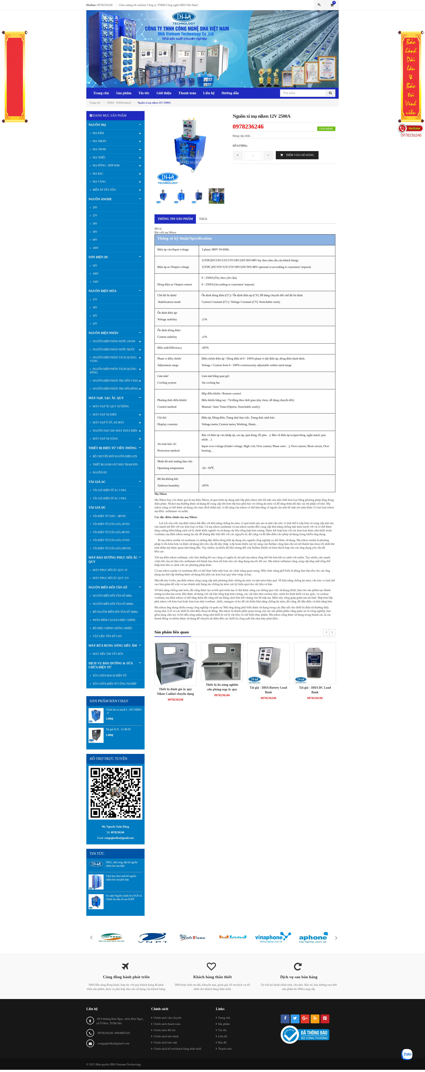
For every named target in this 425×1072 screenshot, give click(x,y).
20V (94, 207)
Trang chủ (224, 1017)
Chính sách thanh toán (166, 1024)
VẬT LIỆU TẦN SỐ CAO (107, 636)
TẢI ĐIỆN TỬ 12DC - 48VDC (109, 516)
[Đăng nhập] (320, 5)
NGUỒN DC (99, 472)
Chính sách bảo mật (165, 1042)
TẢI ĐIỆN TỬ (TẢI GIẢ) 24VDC (111, 524)
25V (94, 215)
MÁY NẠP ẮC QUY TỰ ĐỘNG (110, 406)
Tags (203, 219)
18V (94, 307)
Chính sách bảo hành (166, 1036)
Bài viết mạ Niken (165, 232)
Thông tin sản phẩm (175, 219)
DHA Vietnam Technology (125, 1064)
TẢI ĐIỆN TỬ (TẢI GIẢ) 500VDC (111, 548)
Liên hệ (222, 1036)
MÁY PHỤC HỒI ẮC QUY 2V (110, 570)
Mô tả (158, 228)
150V (95, 281)
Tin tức (222, 1030)
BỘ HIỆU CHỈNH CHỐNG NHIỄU (112, 628)
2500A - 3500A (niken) (119, 102)
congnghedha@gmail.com (113, 1043)
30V (94, 223)
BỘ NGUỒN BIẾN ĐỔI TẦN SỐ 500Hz (115, 611)
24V (94, 323)
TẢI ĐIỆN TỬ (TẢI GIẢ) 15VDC (111, 540)
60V (94, 239)
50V (94, 231)
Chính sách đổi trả (164, 1030)
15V (94, 299)
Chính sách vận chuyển (167, 1017)
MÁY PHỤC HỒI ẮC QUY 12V (110, 578)
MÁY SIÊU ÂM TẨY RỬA (108, 653)
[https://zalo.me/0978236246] (115, 792)
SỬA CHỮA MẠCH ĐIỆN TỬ (109, 675)
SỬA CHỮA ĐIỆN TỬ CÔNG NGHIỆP (114, 683)
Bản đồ (222, 1042)
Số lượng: (240, 145)
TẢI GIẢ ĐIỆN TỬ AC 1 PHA (109, 490)
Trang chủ (95, 102)
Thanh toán (225, 1048)
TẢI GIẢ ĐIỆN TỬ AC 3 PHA (109, 498)
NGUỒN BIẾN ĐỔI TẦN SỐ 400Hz (112, 603)
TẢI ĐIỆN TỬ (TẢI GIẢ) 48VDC (111, 532)
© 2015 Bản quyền (98, 1064)
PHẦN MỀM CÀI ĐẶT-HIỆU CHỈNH (113, 620)
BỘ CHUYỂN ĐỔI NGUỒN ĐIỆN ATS (114, 456)
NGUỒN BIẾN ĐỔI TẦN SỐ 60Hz (112, 595)
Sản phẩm (224, 1024)
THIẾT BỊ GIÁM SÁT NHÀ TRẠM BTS (115, 464)
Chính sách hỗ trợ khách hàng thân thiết (177, 1048)
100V (95, 248)
